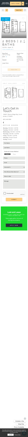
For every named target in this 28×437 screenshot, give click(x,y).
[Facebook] (3, 122)
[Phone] (23, 4)
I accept (11, 434)
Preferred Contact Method (11, 151)
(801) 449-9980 (7, 119)
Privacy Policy (17, 434)
